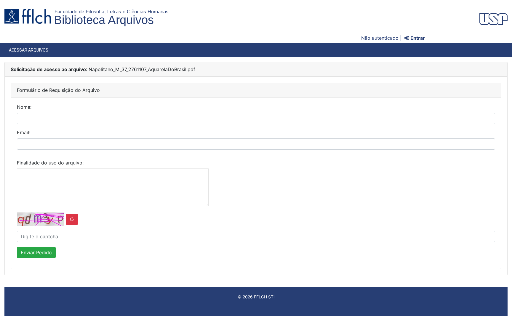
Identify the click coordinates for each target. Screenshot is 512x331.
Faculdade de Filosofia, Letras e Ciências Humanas (112, 12)
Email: (23, 132)
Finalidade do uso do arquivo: (50, 163)
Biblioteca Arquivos (104, 19)
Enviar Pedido (36, 252)
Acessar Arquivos (28, 50)
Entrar (417, 38)
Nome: (24, 107)
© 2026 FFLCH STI (256, 296)
